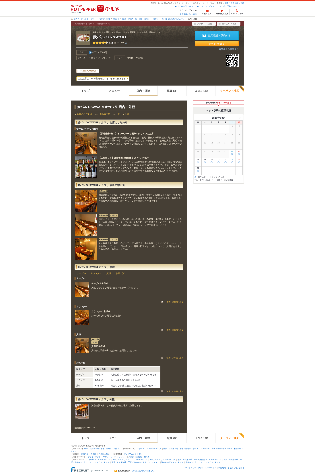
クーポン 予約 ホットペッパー (231, 6)
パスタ (131, 457)
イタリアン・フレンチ (100, 57)
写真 (172, 90)
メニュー (114, 90)
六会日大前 (239, 3)
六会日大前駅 (104, 454)
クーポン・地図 (229, 90)
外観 (127, 114)
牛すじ (105, 457)
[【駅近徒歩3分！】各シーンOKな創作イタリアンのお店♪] (86, 143)
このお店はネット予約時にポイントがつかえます (102, 78)
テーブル (81, 273)
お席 (117, 114)
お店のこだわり (84, 114)
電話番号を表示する (229, 49)
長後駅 (93, 454)
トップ (85, 90)
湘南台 (227, 3)
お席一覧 (120, 273)
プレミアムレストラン (133, 454)
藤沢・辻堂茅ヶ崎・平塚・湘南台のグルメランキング (199, 460)
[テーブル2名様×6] (82, 289)
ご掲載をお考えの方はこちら (144, 471)
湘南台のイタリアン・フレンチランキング (203, 462)
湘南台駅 (84, 454)
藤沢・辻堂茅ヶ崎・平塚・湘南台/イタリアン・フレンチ (186, 449)
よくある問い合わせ (185, 6)
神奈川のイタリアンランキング (162, 460)
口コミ (201, 90)
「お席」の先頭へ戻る (174, 302)
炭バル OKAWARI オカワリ (173, 19)
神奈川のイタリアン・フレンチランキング (130, 460)
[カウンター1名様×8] (82, 317)
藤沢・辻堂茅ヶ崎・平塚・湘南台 (135, 19)
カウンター (96, 273)
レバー (113, 457)
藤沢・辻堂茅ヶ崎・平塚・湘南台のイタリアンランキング (135, 462)
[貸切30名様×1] (82, 345)
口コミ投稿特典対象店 (86, 71)
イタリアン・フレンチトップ (149, 449)
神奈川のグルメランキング (99, 460)
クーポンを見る (216, 43)
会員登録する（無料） (189, 14)
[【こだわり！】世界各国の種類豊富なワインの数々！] (86, 167)
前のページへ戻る (81, 19)
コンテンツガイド (207, 6)
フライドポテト (94, 457)
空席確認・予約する (219, 35)
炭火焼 (139, 457)
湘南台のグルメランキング (172, 462)
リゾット (122, 457)
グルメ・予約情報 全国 (100, 19)
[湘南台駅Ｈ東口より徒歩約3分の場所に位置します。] (82, 411)
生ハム (146, 457)
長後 (232, 3)
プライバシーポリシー (207, 468)
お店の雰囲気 (103, 114)
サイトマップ (190, 468)
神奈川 (116, 19)
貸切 (108, 273)
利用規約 (222, 468)
